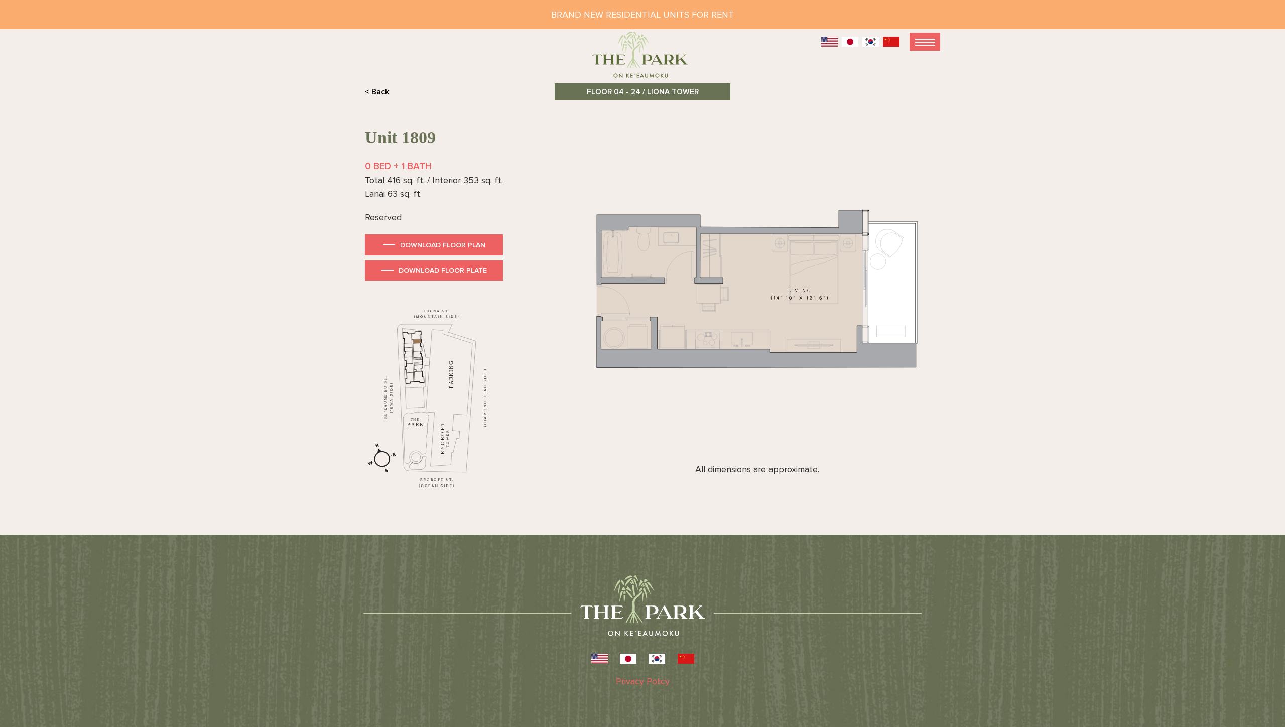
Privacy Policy (643, 681)
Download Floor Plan (442, 244)
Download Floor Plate (443, 270)
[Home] (642, 59)
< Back (377, 92)
